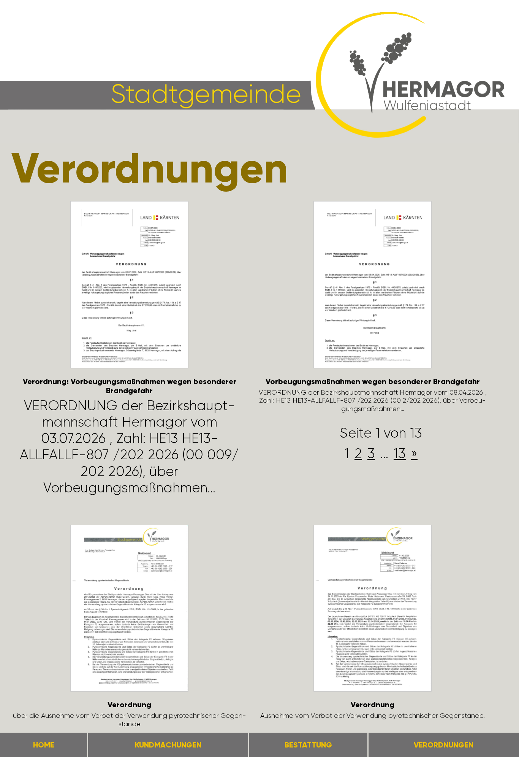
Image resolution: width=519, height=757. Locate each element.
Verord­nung (129, 704)
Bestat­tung (308, 744)
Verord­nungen (443, 744)
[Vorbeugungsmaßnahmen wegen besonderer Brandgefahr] (372, 286)
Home (43, 744)
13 (400, 454)
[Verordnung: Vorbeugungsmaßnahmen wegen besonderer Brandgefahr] (129, 286)
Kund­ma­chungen (168, 744)
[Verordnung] (129, 609)
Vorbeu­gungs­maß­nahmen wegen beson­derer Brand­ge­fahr (373, 381)
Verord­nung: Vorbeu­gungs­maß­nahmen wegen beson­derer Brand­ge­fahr (129, 386)
